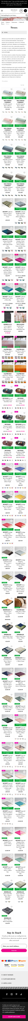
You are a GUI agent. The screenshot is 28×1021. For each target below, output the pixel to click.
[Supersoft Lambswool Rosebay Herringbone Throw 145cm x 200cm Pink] (16, 739)
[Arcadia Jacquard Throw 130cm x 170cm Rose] (9, 112)
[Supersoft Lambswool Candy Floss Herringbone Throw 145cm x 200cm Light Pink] (25, 739)
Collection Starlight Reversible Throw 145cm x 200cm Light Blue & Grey (20, 215)
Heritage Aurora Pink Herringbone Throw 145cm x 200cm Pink (7, 535)
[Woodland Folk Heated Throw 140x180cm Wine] (12, 408)
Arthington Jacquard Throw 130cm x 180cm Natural (20, 187)
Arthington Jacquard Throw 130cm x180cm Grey (7, 187)
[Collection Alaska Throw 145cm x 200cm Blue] (20, 280)
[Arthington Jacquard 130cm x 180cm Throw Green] (6, 167)
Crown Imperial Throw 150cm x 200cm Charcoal (8, 327)
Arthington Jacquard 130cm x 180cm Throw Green (20, 159)
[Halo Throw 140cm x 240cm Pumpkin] (12, 357)
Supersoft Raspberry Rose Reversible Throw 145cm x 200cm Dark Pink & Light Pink (20, 845)
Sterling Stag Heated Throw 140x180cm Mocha (20, 426)
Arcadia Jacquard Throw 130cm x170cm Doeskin (20, 104)
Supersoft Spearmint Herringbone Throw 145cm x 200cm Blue (20, 870)
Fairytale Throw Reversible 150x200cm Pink (20, 327)
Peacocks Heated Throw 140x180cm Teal (7, 427)
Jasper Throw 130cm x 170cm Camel (20, 611)
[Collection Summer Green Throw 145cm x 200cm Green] (23, 280)
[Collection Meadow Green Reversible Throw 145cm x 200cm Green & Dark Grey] (22, 223)
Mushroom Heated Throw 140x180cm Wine (20, 400)
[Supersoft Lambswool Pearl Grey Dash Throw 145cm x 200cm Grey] (18, 739)
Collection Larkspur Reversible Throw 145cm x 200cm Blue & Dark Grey (8, 243)
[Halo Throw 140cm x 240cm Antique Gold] (9, 357)
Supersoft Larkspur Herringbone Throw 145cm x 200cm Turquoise (20, 814)
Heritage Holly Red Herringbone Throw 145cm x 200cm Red (20, 534)
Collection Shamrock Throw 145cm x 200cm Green (8, 214)
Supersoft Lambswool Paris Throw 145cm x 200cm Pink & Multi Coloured (20, 759)
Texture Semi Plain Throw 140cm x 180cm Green (20, 894)
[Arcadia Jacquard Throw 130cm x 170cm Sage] (12, 112)
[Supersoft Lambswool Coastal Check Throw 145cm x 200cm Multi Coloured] (23, 739)
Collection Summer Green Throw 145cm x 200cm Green (20, 299)
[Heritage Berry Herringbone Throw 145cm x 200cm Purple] (3, 488)
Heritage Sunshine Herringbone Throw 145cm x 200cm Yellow (20, 508)
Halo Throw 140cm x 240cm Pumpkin (20, 375)
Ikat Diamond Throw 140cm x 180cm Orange (7, 612)
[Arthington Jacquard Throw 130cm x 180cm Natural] (12, 167)
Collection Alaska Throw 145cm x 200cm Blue (7, 298)
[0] (25, 12)
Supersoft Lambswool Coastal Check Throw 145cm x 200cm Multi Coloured (8, 786)
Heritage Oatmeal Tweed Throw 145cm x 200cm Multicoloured (7, 563)
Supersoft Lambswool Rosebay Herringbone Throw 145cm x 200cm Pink (20, 731)
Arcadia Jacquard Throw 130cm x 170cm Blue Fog (7, 104)
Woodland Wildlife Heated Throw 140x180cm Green (20, 453)
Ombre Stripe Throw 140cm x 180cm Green (20, 637)
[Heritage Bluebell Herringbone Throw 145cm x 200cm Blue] (5, 488)
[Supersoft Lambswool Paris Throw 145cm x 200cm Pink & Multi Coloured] (20, 739)
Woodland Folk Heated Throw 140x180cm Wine (7, 453)
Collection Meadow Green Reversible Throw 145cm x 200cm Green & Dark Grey (20, 243)
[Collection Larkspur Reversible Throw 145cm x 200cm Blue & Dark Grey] (19, 223)
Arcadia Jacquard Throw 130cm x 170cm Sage (20, 132)
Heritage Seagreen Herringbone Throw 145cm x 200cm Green (20, 563)
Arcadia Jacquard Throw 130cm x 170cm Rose (7, 132)
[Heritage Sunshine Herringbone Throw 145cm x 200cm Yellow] (10, 488)
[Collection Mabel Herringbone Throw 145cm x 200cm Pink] (17, 280)
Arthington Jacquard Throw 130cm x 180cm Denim (7, 159)
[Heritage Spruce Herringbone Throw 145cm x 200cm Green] (7, 488)
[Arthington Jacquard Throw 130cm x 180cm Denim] (3, 167)
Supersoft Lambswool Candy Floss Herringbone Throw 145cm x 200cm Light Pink (20, 786)
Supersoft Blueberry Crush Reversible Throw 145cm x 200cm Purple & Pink (7, 684)
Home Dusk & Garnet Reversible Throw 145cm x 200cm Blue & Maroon (20, 588)
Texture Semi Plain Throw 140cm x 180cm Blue (7, 894)
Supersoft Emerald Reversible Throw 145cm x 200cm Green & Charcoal (7, 731)
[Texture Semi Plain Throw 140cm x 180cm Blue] (6, 901)
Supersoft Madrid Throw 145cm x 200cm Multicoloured (7, 843)
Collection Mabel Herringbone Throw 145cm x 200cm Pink (20, 269)
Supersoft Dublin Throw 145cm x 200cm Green (20, 707)
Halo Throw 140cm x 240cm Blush (8, 351)
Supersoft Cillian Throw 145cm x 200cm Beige (8, 707)
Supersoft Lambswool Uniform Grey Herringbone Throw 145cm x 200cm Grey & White (7, 815)
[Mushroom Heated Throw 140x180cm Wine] (5, 408)
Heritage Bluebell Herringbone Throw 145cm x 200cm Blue (20, 480)
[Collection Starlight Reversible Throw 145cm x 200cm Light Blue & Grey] (16, 223)
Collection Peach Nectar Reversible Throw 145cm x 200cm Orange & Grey (8, 270)
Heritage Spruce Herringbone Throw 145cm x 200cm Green (8, 507)
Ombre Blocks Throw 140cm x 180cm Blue (7, 636)
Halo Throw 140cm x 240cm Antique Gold (8, 375)
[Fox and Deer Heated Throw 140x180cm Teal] (3, 408)
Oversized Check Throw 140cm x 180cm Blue (7, 660)
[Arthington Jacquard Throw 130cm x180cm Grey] (9, 167)
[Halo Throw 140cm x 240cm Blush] (3, 357)
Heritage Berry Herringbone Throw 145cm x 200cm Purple (7, 479)
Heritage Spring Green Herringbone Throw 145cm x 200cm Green (7, 588)
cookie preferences (10, 1012)
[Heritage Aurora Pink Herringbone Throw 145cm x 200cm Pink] (12, 488)
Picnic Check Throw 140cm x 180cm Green (20, 659)
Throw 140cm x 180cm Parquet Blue (7, 919)
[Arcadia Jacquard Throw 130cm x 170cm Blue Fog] (3, 112)
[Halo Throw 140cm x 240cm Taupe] (6, 357)
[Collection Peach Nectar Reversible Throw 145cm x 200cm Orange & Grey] (25, 223)
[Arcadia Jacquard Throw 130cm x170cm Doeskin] (6, 112)
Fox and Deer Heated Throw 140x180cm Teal (8, 399)
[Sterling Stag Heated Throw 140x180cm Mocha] (10, 408)
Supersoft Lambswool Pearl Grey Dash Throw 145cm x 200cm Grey (7, 759)
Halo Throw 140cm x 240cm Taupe (20, 351)
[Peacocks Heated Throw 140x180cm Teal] (7, 408)
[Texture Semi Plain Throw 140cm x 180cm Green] (9, 901)
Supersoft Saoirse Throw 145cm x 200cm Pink (7, 869)
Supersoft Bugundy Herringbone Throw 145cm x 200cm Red (20, 683)
